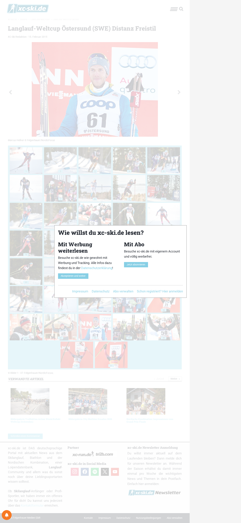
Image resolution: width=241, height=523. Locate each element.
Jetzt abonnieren (136, 264)
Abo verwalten (123, 291)
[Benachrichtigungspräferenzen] (7, 515)
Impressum (80, 291)
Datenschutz (101, 291)
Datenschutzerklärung (96, 268)
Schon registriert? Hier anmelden (160, 291)
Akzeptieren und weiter (73, 275)
